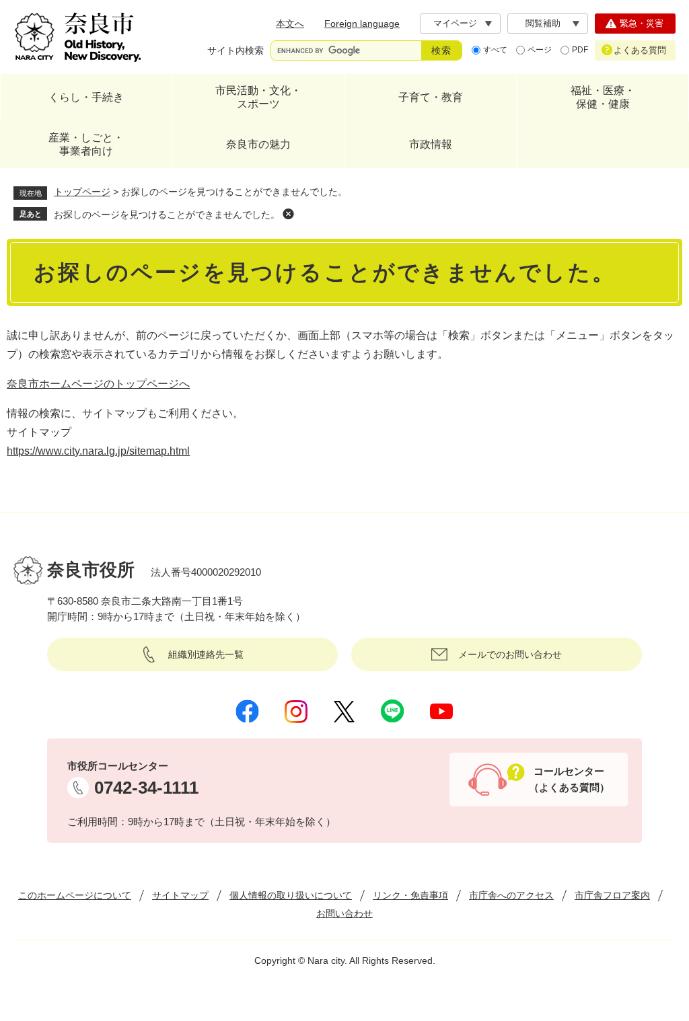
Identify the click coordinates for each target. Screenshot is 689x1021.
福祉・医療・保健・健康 (603, 97)
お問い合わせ (344, 913)
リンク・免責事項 (410, 895)
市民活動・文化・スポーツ (258, 97)
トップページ (82, 191)
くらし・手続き (86, 97)
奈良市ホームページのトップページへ (98, 383)
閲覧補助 (542, 23)
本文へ (290, 23)
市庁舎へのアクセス (511, 895)
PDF (580, 49)
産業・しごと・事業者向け (86, 144)
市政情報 (430, 144)
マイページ (455, 23)
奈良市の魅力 (258, 144)
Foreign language (362, 23)
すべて (495, 49)
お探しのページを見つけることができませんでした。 (167, 214)
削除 (288, 214)
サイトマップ (180, 895)
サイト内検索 (235, 50)
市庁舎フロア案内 (612, 895)
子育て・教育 (430, 97)
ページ (540, 49)
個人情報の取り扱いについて (290, 895)
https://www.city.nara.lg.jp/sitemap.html (98, 451)
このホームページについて (74, 895)
